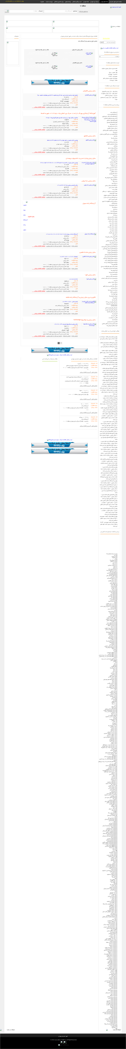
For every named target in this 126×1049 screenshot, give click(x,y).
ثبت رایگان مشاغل (77, 1)
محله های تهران (104, 1)
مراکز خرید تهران (94, 1)
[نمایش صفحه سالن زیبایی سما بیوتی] (90, 185)
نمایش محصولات (67, 107)
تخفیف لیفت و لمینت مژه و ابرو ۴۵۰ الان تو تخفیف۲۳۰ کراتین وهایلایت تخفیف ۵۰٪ (57, 95)
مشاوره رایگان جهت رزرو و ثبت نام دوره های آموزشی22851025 (62, 117)
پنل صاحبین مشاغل (58, 1)
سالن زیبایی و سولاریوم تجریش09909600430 (66, 324)
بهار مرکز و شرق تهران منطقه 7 (80, 394)
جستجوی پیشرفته (83, 11)
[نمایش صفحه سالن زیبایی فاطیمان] (90, 95)
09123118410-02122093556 (69, 256)
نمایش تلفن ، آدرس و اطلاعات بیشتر (88, 372)
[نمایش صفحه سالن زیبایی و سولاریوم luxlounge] (89, 325)
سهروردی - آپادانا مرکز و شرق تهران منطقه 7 (77, 367)
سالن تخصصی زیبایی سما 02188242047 (67, 185)
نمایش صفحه (74, 107)
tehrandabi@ (106, 38)
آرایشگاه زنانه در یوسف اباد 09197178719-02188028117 (62, 234)
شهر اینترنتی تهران (63, 1036)
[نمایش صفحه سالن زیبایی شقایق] (91, 140)
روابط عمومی (68, 1)
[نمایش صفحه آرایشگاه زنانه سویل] (90, 234)
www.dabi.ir (58, 1040)
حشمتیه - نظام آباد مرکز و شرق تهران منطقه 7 (77, 408)
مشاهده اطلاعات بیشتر (39, 107)
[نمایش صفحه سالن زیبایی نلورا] (91, 279)
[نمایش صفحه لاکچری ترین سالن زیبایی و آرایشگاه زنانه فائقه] (89, 302)
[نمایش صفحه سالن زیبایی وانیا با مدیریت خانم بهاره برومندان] (89, 163)
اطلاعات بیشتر (65, 59)
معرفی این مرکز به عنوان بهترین (54, 107)
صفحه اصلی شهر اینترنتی (115, 1)
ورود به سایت (49, 1)
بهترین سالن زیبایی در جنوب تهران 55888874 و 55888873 (62, 140)
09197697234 (73, 279)
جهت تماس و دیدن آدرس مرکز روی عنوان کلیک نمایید (56, 105)
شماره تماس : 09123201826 (70, 301)
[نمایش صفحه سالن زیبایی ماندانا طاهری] (89, 256)
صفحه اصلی (118, 16)
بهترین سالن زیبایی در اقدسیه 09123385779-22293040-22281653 (59, 162)
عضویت (42, 1)
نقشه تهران (86, 1)
